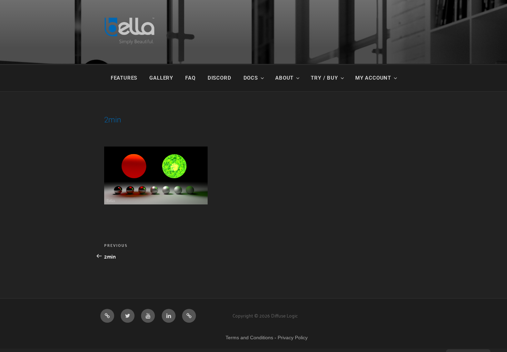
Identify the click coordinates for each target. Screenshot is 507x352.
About (284, 78)
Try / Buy (324, 78)
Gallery (161, 78)
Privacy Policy (293, 337)
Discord (219, 78)
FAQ (190, 78)
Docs (250, 78)
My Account (373, 78)
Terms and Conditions (249, 337)
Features (124, 78)
